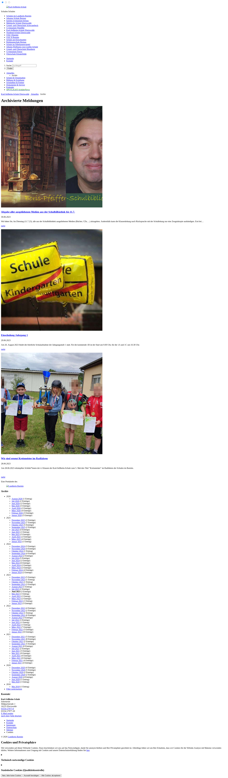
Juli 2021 (15, 648)
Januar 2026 (17, 515)
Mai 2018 (16, 687)
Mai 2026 (16, 506)
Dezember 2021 (18, 637)
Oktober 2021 (17, 641)
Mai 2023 (16, 594)
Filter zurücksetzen (14, 689)
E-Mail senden (7, 713)
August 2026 (17, 499)
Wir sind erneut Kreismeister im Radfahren (24, 458)
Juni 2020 (16, 679)
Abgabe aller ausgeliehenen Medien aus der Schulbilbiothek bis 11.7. (38, 211)
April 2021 (16, 656)
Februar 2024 (17, 570)
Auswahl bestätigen (31, 776)
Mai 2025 (16, 534)
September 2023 (18, 584)
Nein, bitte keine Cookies (11, 776)
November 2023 (18, 579)
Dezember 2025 (18, 520)
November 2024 (18, 549)
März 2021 (16, 658)
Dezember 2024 (18, 546)
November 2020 (18, 670)
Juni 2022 (16, 622)
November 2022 (18, 610)
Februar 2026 (17, 513)
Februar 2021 (17, 660)
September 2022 (18, 615)
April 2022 (16, 625)
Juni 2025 (16, 532)
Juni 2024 (16, 560)
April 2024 (16, 565)
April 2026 (16, 508)
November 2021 (18, 639)
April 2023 (16, 596)
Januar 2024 (17, 572)
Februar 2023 (17, 601)
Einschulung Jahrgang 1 (14, 335)
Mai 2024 (16, 563)
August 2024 (17, 556)
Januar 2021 (17, 663)
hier (87, 750)
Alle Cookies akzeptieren (50, 776)
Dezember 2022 (18, 608)
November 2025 (18, 522)
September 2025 (18, 527)
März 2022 (16, 627)
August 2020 (17, 677)
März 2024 (16, 568)
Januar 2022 (17, 632)
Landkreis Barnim (15, 737)
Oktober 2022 (17, 613)
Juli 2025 (15, 530)
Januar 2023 (17, 603)
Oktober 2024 (17, 551)
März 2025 (16, 539)
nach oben (5, 716)
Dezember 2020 (18, 667)
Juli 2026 (15, 501)
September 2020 (18, 675)
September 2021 (18, 644)
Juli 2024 (15, 558)
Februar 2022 (17, 629)
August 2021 (17, 646)
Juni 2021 (16, 651)
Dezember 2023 (18, 577)
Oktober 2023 (17, 582)
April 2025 (16, 537)
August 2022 (17, 618)
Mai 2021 (16, 653)
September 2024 (18, 553)
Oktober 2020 (17, 672)
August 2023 (17, 587)
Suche (8, 65)
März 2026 (16, 511)
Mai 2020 (16, 682)
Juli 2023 (15, 589)
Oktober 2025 (17, 525)
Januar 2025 (17, 541)
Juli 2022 (15, 620)
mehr (3, 226)
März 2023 (16, 599)
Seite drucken (16, 716)
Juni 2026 (16, 503)
